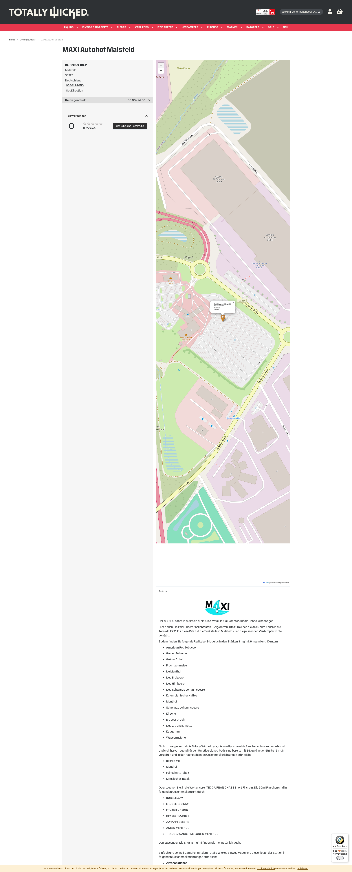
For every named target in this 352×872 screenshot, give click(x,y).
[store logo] (49, 12)
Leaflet (267, 583)
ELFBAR (121, 27)
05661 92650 (75, 85)
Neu (285, 27)
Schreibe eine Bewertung (130, 126)
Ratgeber (252, 27)
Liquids (69, 27)
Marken (232, 27)
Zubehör (212, 27)
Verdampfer (190, 27)
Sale (271, 27)
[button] (330, 11)
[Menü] (346, 836)
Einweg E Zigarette (95, 27)
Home (12, 39)
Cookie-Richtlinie (266, 868)
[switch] (340, 858)
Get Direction (74, 90)
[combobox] (301, 12)
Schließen (303, 868)
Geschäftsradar (28, 39)
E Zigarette (165, 27)
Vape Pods (142, 27)
